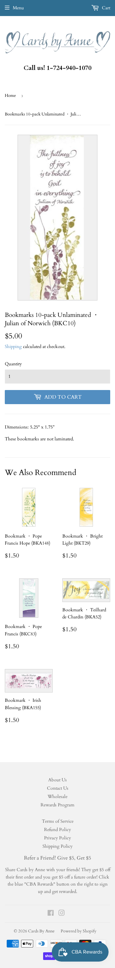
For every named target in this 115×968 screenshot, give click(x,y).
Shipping (13, 347)
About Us (57, 780)
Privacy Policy (57, 838)
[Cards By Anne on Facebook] (50, 914)
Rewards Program (57, 805)
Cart (105, 8)
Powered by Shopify (78, 931)
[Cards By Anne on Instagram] (61, 914)
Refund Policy (57, 830)
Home (10, 95)
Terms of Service (57, 821)
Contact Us (57, 788)
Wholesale (57, 797)
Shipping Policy (57, 846)
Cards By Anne (41, 931)
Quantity (13, 364)
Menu (18, 8)
